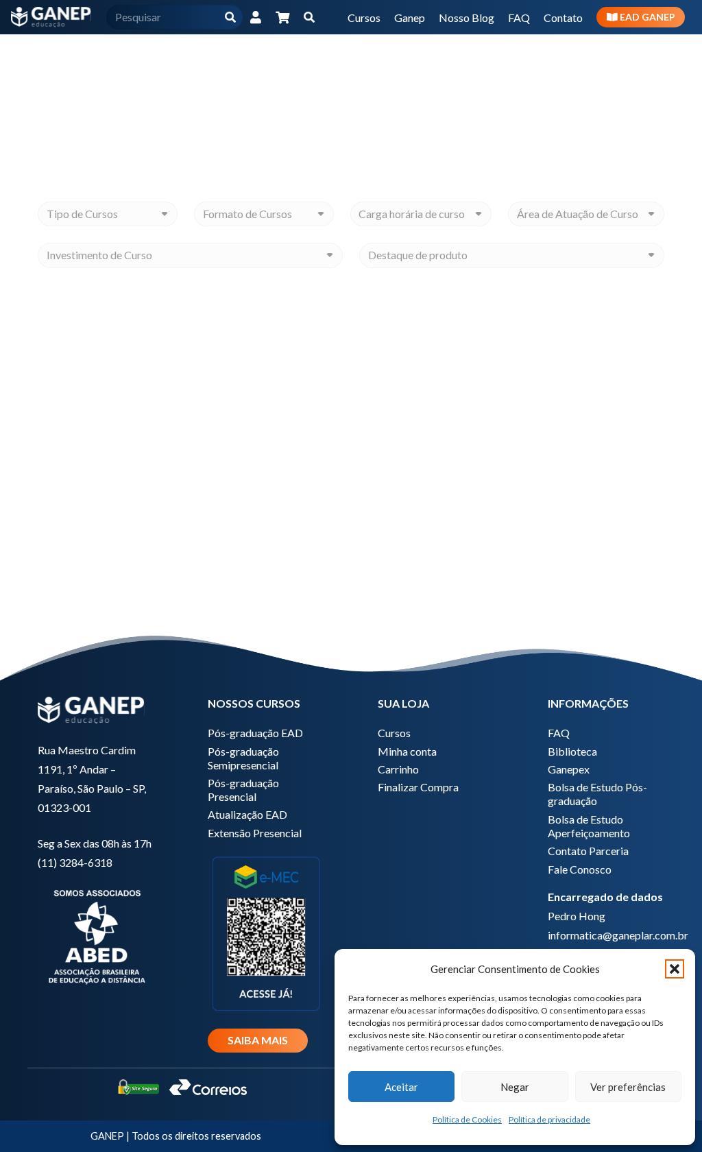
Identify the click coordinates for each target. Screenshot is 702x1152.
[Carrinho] (283, 17)
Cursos (394, 732)
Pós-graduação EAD (255, 732)
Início (469, 52)
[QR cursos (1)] (266, 932)
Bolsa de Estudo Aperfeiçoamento (589, 826)
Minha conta (407, 751)
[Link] (255, 17)
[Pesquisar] (230, 17)
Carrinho (398, 769)
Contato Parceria (588, 850)
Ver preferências (628, 1087)
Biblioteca (572, 751)
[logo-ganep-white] (51, 17)
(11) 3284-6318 (75, 862)
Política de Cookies (467, 1119)
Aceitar (401, 1087)
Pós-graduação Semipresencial (243, 758)
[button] (674, 969)
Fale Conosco (580, 869)
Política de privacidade (549, 1119)
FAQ (559, 732)
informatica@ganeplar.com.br (618, 934)
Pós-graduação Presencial (243, 789)
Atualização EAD (247, 814)
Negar (514, 1087)
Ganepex (569, 769)
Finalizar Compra (418, 786)
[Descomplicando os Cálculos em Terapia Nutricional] (130, 450)
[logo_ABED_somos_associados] (96, 935)
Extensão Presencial (255, 832)
